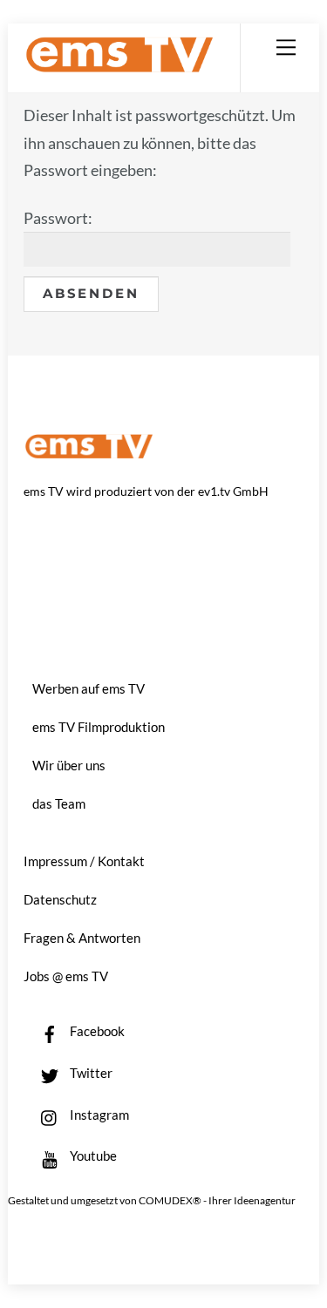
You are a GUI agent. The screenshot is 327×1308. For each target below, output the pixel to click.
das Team (58, 803)
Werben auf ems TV (88, 688)
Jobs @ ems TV (66, 976)
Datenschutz (60, 899)
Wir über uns (69, 765)
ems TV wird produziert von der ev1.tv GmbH (146, 491)
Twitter (89, 1073)
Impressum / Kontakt (84, 861)
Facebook (96, 1031)
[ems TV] (119, 65)
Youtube (92, 1155)
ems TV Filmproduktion (98, 727)
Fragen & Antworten (82, 937)
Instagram (98, 1114)
